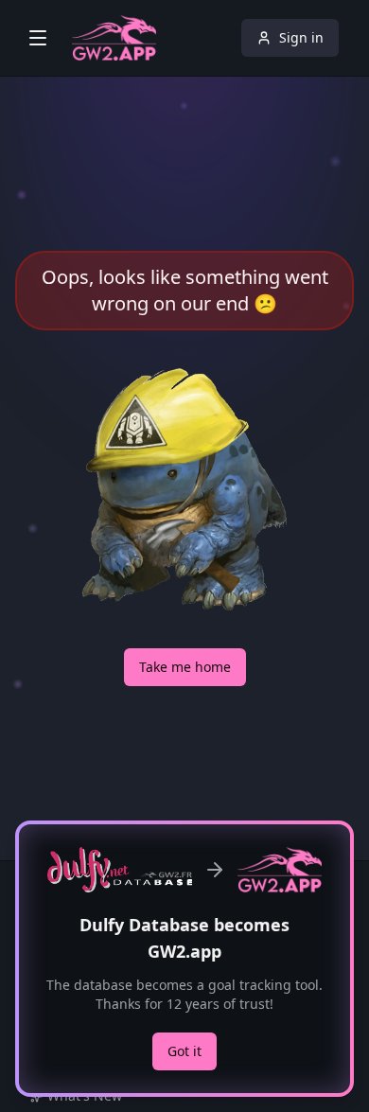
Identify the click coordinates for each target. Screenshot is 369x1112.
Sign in (301, 37)
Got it (184, 1051)
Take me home (185, 667)
